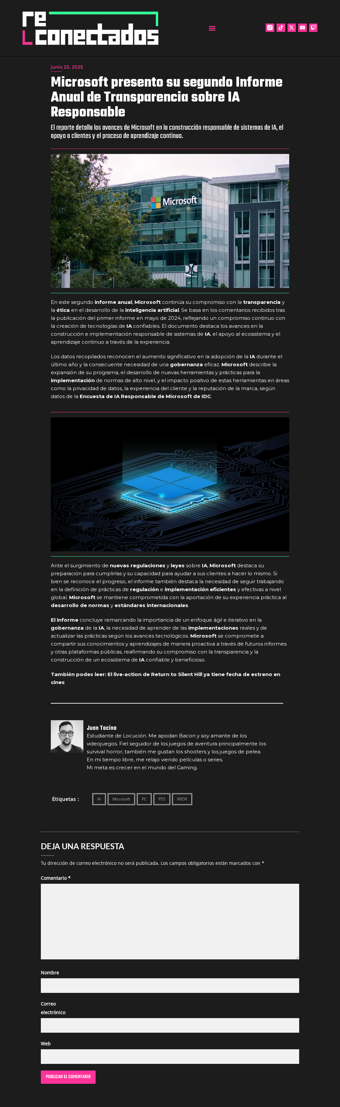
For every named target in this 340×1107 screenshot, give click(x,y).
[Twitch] (313, 28)
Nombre (50, 972)
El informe (64, 620)
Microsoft (121, 799)
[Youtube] (302, 28)
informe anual (113, 302)
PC (144, 799)
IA (99, 799)
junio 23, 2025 (67, 67)
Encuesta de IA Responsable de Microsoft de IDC (145, 396)
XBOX (182, 799)
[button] (212, 28)
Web (46, 1043)
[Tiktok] (281, 28)
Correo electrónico (53, 1008)
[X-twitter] (292, 28)
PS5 (161, 799)
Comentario (56, 878)
